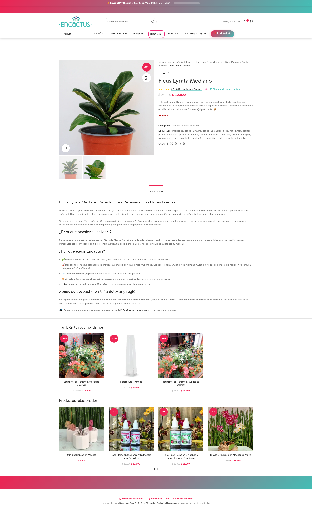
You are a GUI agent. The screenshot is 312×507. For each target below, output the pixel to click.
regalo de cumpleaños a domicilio (197, 138)
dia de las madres (212, 130)
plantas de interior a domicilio (215, 134)
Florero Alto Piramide (131, 381)
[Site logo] (75, 21)
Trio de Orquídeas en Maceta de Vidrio (230, 454)
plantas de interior (188, 134)
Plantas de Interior (191, 125)
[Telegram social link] (184, 143)
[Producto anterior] (160, 73)
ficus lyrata (235, 130)
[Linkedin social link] (180, 143)
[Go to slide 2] (157, 469)
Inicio (161, 62)
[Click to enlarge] (66, 148)
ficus (225, 130)
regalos (220, 138)
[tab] (156, 190)
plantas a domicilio (167, 134)
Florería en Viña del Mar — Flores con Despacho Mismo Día (197, 62)
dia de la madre (193, 130)
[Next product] (168, 73)
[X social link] (171, 143)
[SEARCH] (153, 21)
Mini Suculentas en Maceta (81, 454)
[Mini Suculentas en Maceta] (81, 429)
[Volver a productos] (164, 73)
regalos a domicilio (236, 138)
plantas (246, 130)
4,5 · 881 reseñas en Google (186, 89)
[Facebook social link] (167, 143)
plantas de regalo (241, 134)
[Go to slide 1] (154, 469)
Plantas (235, 62)
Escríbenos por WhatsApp (136, 310)
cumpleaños (176, 130)
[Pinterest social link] (176, 143)
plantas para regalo (168, 138)
